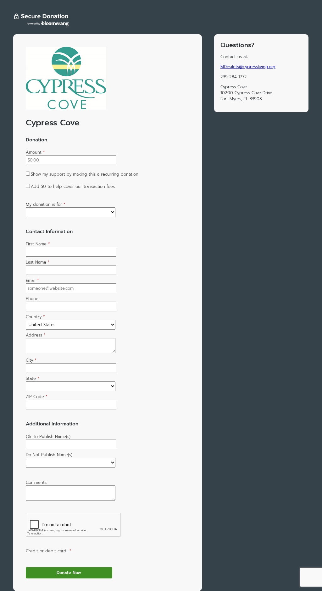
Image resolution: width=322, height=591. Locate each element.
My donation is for (45, 204)
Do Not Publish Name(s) (49, 455)
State (32, 378)
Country (35, 317)
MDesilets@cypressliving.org (247, 67)
